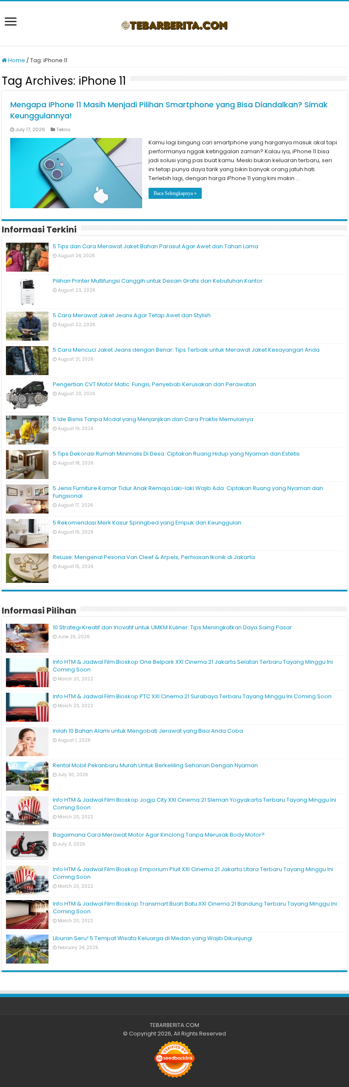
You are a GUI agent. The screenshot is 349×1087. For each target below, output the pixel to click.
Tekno (63, 129)
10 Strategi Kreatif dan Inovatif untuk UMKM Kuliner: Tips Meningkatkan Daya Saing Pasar (172, 627)
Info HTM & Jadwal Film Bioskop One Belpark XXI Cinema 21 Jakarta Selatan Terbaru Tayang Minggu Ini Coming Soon (193, 666)
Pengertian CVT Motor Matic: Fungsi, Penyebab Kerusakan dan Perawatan (154, 384)
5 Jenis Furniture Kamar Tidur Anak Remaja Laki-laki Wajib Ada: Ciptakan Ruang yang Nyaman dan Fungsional (188, 492)
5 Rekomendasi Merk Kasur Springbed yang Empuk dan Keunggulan (147, 523)
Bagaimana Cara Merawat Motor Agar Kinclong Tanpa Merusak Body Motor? (159, 835)
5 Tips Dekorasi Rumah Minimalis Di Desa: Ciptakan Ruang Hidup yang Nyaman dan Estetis (176, 454)
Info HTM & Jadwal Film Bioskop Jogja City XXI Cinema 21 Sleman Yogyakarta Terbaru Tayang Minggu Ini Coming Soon (194, 804)
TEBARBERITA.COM (174, 1025)
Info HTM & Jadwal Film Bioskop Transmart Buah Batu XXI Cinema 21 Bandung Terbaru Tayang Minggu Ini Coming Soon (195, 907)
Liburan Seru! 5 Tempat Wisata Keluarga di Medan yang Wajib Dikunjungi (152, 938)
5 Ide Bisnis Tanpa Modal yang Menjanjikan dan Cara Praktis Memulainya (153, 419)
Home (16, 60)
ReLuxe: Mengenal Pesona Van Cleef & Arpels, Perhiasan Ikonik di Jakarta (154, 557)
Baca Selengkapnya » (175, 193)
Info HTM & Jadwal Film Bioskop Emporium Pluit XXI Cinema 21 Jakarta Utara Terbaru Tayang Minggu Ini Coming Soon (193, 873)
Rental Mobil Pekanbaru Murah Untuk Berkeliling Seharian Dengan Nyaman (155, 765)
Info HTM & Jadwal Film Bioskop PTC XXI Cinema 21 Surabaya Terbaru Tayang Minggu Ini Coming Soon (192, 696)
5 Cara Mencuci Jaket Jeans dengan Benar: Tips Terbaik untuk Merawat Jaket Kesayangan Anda (186, 350)
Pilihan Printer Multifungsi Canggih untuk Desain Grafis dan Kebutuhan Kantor (158, 281)
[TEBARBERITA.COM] (174, 23)
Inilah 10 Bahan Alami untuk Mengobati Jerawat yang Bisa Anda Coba (148, 731)
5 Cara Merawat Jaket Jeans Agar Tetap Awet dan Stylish (132, 315)
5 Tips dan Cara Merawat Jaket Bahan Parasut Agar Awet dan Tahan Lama (155, 246)
